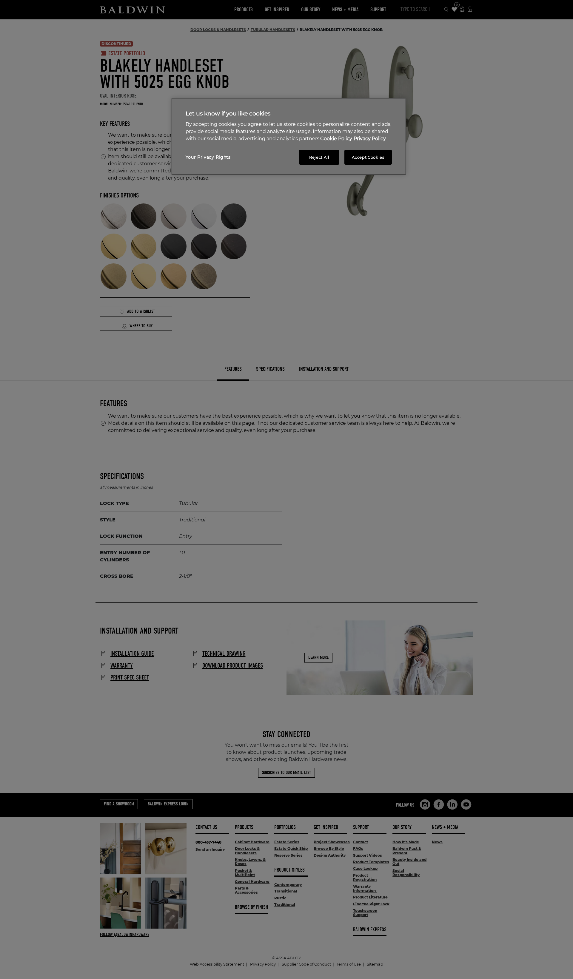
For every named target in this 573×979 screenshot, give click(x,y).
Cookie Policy (336, 138)
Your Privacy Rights (208, 157)
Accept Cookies (368, 157)
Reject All (319, 157)
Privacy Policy (370, 138)
